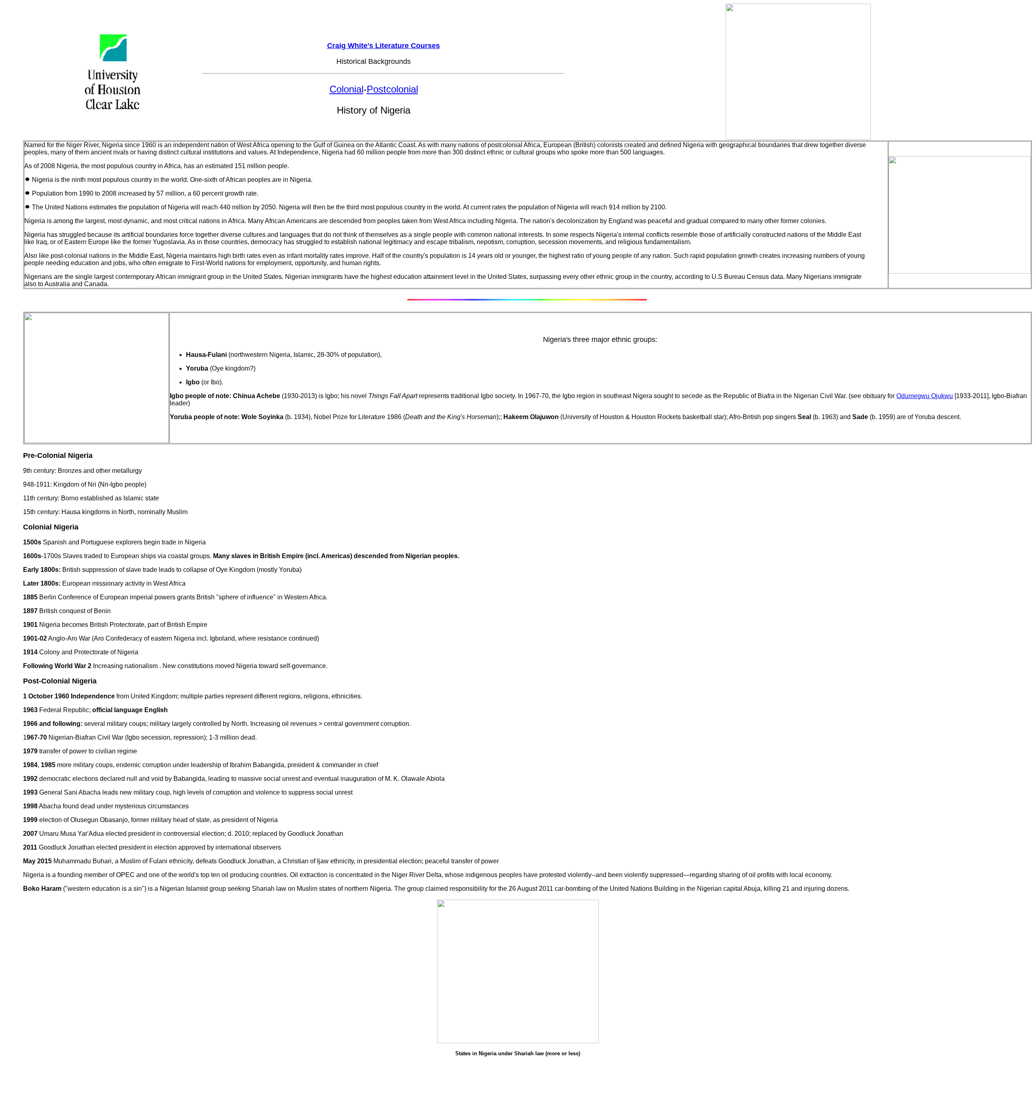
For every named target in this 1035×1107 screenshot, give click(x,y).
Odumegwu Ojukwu (924, 395)
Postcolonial (392, 89)
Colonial (346, 89)
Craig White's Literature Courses (383, 46)
